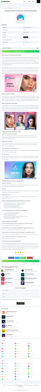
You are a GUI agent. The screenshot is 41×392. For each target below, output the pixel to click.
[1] (15, 252)
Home (24, 1)
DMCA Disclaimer (20, 386)
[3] (20, 252)
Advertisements (35, 385)
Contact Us (9, 385)
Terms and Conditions (27, 385)
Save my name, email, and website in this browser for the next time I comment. (17, 299)
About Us (4, 385)
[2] (18, 252)
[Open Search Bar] (38, 1)
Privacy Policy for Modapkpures (17, 385)
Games (29, 1)
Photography (10, 7)
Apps (33, 1)
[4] (23, 252)
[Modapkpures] (5, 1)
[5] (25, 252)
